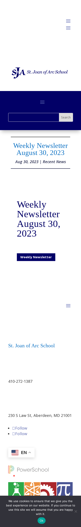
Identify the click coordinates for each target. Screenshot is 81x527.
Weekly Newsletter (36, 257)
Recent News (54, 161)
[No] (75, 511)
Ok (42, 520)
